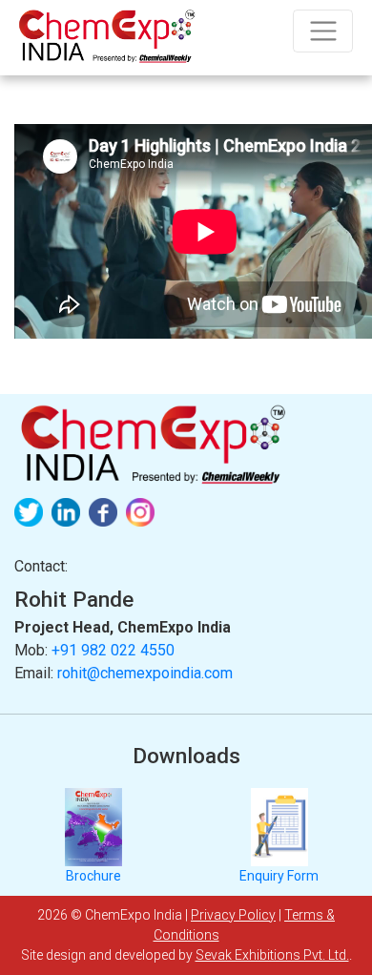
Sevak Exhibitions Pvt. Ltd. (272, 955)
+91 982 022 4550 (113, 650)
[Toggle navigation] (323, 31)
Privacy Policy (233, 915)
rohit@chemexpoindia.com (145, 673)
